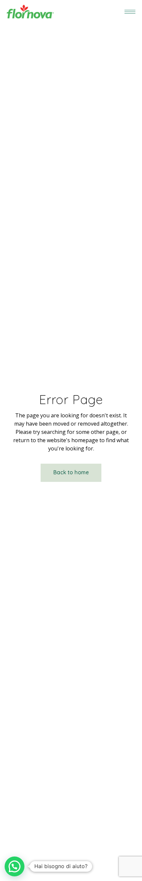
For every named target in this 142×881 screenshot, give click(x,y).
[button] (14, 866)
